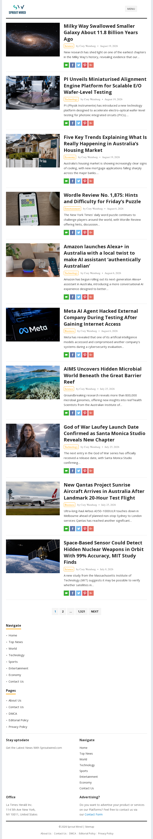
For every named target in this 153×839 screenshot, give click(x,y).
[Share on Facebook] (72, 65)
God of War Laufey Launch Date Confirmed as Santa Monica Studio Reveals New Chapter (104, 433)
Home (13, 635)
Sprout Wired (75, 826)
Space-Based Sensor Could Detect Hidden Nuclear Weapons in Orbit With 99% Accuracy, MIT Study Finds (104, 552)
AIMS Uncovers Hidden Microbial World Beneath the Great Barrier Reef (103, 375)
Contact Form (94, 814)
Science (69, 46)
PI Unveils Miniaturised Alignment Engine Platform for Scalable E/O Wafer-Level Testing (105, 85)
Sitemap (89, 826)
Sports (13, 662)
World (13, 648)
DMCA (13, 713)
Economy (70, 157)
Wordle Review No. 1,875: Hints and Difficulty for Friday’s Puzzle (102, 198)
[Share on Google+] (91, 65)
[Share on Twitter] (78, 65)
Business (69, 331)
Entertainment (72, 208)
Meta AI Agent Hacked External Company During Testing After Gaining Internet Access (101, 317)
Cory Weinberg (87, 46)
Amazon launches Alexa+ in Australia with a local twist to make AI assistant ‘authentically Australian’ (102, 256)
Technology (71, 99)
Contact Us (16, 681)
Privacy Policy (18, 727)
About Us (15, 700)
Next (95, 611)
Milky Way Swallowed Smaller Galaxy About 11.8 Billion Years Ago (101, 32)
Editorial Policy (18, 720)
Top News (16, 642)
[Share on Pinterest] (84, 65)
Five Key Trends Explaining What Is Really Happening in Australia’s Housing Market (105, 143)
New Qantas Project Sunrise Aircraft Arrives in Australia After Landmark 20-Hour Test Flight (104, 491)
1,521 (81, 611)
